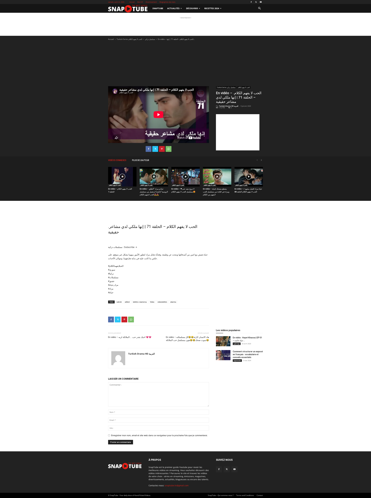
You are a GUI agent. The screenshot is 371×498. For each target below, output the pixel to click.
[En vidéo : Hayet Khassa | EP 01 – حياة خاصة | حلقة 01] (223, 341)
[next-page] (261, 160)
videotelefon (162, 302)
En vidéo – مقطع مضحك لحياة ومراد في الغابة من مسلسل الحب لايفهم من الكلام (216, 192)
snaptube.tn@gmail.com (177, 485)
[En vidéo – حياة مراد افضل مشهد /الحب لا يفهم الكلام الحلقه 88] (248, 176)
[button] (259, 8)
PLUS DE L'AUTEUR (140, 160)
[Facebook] (251, 2)
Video (152, 302)
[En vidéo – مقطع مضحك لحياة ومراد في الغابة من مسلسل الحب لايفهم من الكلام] (217, 176)
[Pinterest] (162, 149)
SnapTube (157, 8)
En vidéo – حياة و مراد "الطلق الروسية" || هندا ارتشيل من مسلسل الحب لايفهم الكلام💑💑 (154, 192)
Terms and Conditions (245, 495)
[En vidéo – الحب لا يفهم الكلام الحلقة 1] (122, 176)
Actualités (173, 8)
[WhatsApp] (168, 149)
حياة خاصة (237, 344)
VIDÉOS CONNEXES (117, 160)
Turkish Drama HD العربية (228, 106)
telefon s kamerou (140, 302)
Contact (260, 495)
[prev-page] (257, 160)
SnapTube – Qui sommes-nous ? (220, 495)
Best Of (140, 2)
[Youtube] (261, 2)
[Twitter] (256, 2)
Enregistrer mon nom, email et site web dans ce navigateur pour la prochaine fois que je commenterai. (159, 435)
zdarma (173, 302)
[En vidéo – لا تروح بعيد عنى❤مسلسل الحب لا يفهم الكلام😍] (185, 176)
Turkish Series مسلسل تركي (226, 87)
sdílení (127, 302)
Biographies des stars (167, 2)
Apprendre (237, 360)
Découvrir (192, 8)
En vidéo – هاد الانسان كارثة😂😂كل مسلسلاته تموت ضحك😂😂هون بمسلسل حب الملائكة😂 (187, 339)
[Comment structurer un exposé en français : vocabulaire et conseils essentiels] (223, 355)
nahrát (119, 302)
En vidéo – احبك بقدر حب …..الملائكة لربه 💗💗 (129, 337)
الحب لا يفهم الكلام (135, 39)
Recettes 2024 (211, 8)
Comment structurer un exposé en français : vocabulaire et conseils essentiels (248, 354)
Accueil (132, 2)
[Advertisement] (185, 25)
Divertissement (151, 2)
